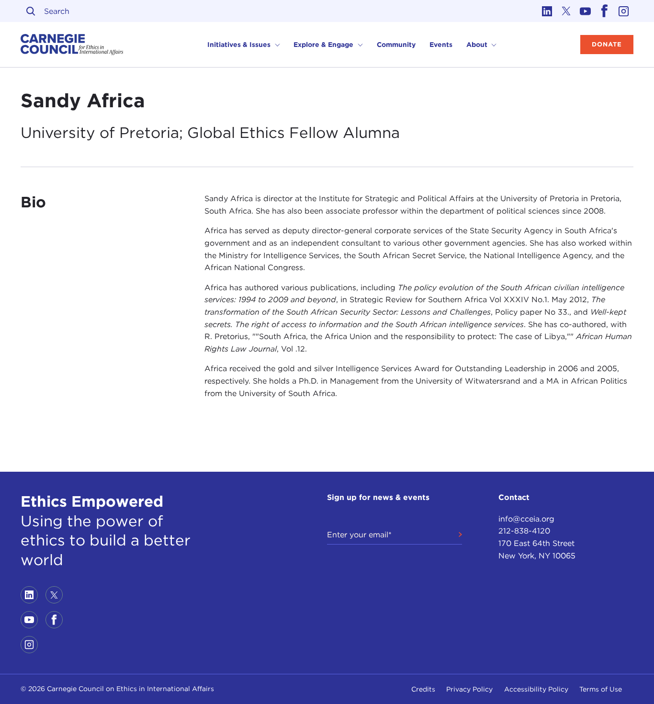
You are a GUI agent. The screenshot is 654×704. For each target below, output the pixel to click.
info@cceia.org (526, 518)
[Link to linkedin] (547, 11)
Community (396, 44)
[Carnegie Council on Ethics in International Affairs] (72, 44)
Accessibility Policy (536, 689)
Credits (423, 689)
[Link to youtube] (585, 11)
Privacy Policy (469, 689)
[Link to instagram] (623, 11)
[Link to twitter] (566, 11)
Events (440, 44)
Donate (607, 44)
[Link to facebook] (604, 11)
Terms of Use (600, 689)
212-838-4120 (524, 530)
